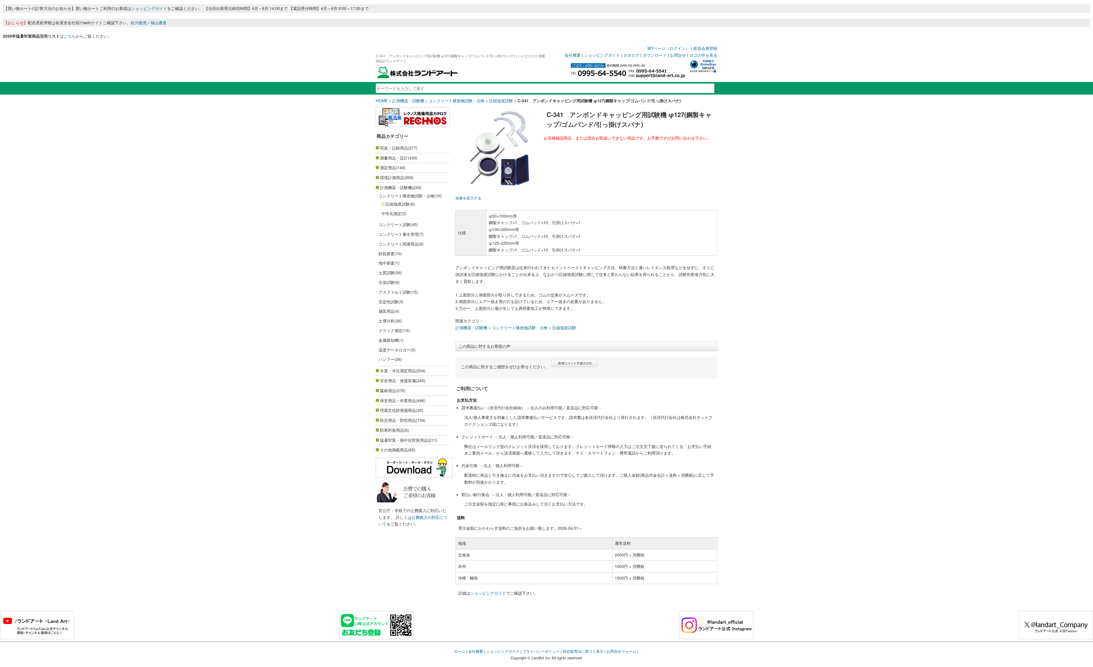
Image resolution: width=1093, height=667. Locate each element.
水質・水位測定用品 (398, 370)
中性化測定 (391, 213)
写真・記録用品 (394, 148)
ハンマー (387, 359)
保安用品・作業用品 (398, 400)
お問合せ (678, 55)
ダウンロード (655, 55)
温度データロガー (394, 350)
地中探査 (387, 263)
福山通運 (159, 22)
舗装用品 (387, 311)
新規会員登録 (705, 48)
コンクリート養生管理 (398, 234)
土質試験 (387, 272)
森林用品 (388, 390)
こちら (70, 36)
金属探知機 (388, 340)
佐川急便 (139, 22)
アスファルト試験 (394, 292)
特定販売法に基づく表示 (583, 651)
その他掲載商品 (394, 450)
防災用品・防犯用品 (398, 420)
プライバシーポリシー (541, 651)
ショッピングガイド (149, 8)
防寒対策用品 (392, 430)
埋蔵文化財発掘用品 (398, 410)
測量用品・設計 (394, 158)
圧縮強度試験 (501, 100)
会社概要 (573, 55)
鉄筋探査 (387, 253)
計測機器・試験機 (408, 100)
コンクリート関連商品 (398, 244)
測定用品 (388, 167)
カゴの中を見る (703, 55)
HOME (382, 100)
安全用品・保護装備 (398, 380)
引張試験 (387, 282)
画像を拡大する (468, 197)
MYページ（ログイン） (668, 48)
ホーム (459, 651)
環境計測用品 (392, 177)
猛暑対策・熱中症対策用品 (404, 440)
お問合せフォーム (621, 651)
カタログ (631, 55)
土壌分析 (387, 321)
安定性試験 (388, 301)
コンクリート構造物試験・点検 (456, 100)
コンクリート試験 (394, 224)
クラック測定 (390, 330)
